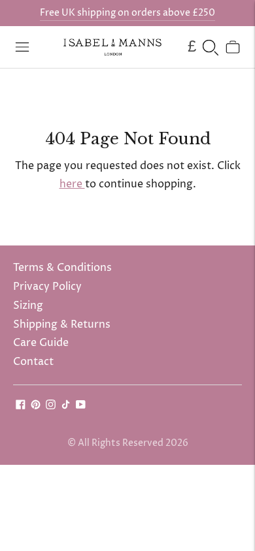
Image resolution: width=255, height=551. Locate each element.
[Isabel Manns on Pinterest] (36, 406)
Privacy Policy (47, 286)
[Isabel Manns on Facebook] (21, 406)
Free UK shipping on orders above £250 (127, 13)
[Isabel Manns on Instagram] (51, 406)
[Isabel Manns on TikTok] (66, 406)
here (72, 184)
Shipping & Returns (61, 324)
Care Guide (41, 343)
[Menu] (22, 47)
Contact (33, 361)
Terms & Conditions (62, 267)
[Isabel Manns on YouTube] (81, 406)
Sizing (28, 305)
